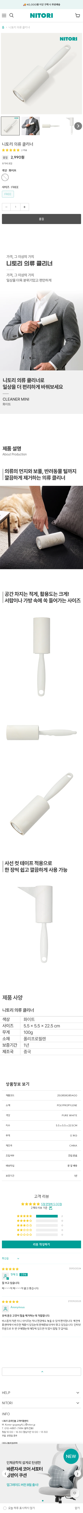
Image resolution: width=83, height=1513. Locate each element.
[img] (10, 1269)
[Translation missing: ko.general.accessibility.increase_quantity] (24, 207)
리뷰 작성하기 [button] (41, 1244)
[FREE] (8, 198)
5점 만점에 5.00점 (51, 1204)
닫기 (77, 1508)
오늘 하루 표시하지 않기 (21, 1508)
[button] (10, 126)
